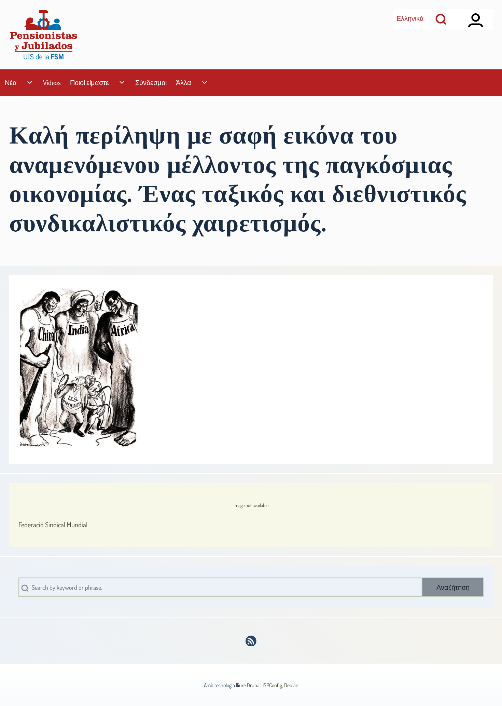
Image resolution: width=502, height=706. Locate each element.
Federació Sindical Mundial (52, 524)
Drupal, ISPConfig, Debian (272, 685)
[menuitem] (10, 82)
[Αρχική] (43, 34)
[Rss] (251, 641)
